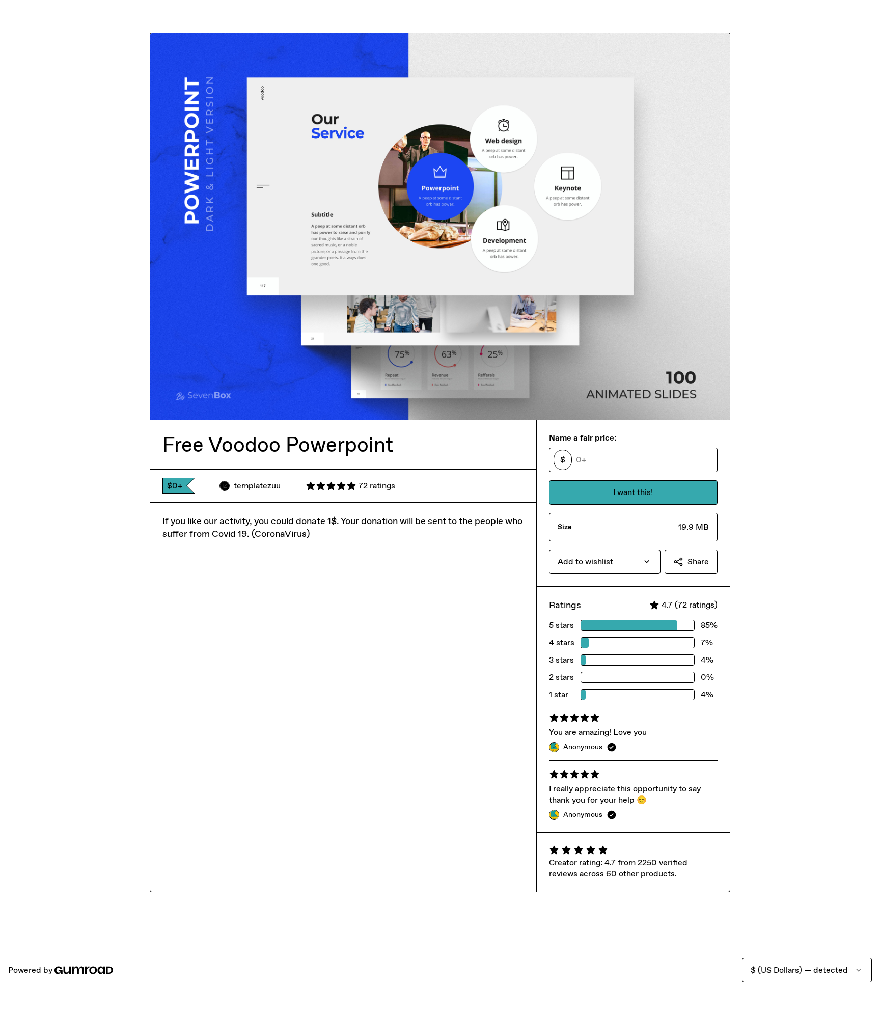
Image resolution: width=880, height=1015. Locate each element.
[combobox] (605, 562)
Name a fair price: (582, 438)
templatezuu (257, 485)
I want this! (633, 492)
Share (698, 561)
